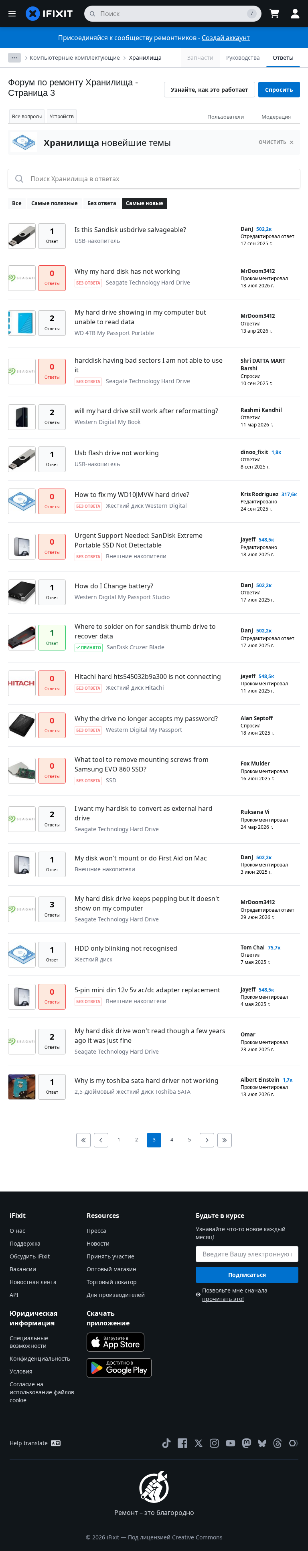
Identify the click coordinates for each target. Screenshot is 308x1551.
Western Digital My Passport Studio (122, 597)
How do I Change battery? (114, 586)
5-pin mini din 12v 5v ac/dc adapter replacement (147, 990)
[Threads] (277, 1443)
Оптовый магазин (111, 1269)
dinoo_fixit (254, 452)
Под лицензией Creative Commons (175, 1537)
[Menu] (12, 13)
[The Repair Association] (293, 1443)
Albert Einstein (260, 1079)
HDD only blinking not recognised (126, 948)
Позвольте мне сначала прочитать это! (234, 1294)
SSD (111, 780)
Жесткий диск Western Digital (146, 505)
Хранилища (145, 57)
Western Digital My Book (107, 422)
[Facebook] (182, 1443)
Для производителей (116, 1295)
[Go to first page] (83, 1140)
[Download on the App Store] (115, 1342)
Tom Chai (253, 947)
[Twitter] (198, 1443)
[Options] (14, 58)
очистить (272, 142)
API (14, 1295)
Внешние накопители (136, 556)
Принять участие (110, 1256)
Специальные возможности (29, 1342)
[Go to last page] (224, 1140)
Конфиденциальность (40, 1358)
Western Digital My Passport (144, 729)
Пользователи (225, 116)
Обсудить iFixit (30, 1256)
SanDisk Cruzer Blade (135, 647)
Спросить (279, 89)
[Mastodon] (246, 1443)
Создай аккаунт (226, 37)
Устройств (62, 116)
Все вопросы (27, 116)
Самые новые (144, 203)
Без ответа (101, 203)
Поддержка (25, 1243)
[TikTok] (166, 1443)
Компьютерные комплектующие (75, 57)
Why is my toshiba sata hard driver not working (147, 1080)
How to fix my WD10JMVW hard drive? (132, 494)
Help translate (29, 1443)
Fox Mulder (255, 763)
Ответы (283, 57)
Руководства (243, 57)
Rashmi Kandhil (261, 410)
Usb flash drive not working (117, 452)
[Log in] (295, 14)
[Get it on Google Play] (119, 1367)
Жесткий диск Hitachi (135, 687)
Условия (21, 1371)
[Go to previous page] (101, 1140)
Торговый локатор (112, 1282)
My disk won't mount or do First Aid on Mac (141, 858)
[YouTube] (230, 1443)
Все (17, 203)
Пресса (96, 1230)
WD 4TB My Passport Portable (114, 333)
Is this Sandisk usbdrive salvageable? (130, 229)
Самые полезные (54, 203)
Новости (98, 1243)
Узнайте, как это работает (209, 89)
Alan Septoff (257, 718)
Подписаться (247, 1274)
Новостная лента (33, 1282)
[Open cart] (274, 14)
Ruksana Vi (255, 812)
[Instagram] (214, 1443)
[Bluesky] (262, 1443)
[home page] (49, 13)
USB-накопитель (97, 240)
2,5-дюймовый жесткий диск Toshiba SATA (132, 1091)
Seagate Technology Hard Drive (148, 282)
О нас (17, 1230)
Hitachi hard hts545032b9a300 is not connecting (148, 676)
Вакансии (23, 1269)
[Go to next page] (207, 1140)
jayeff (248, 539)
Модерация (276, 116)
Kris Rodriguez (259, 494)
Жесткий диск (93, 959)
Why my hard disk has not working (127, 271)
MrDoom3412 (258, 271)
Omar (248, 1034)
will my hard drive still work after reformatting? (146, 410)
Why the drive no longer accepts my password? (146, 718)
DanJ (247, 228)
